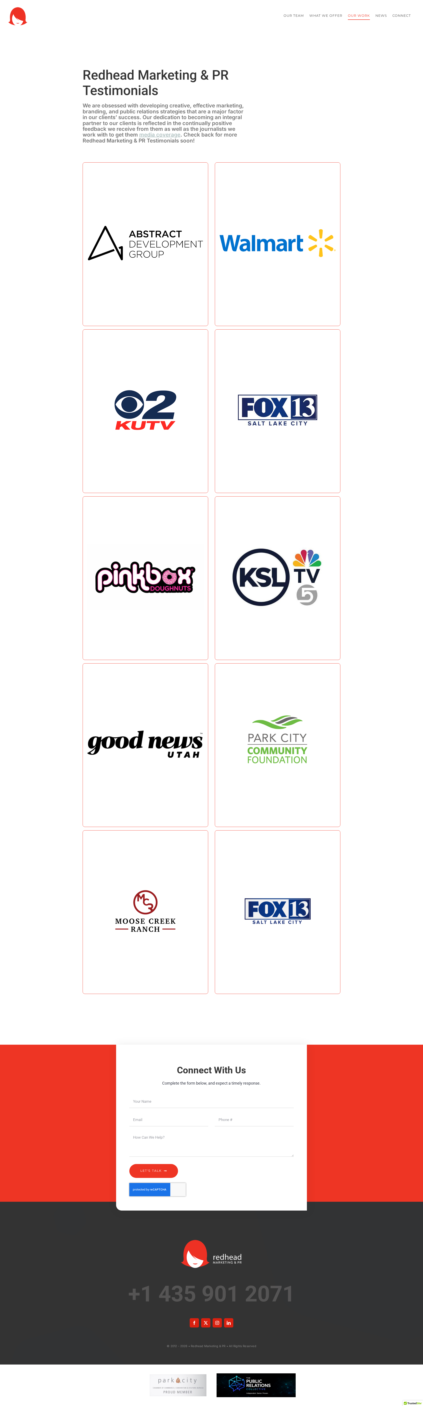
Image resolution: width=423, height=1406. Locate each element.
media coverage (159, 134)
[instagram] (217, 1322)
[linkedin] (228, 1322)
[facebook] (194, 1322)
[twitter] (205, 1322)
